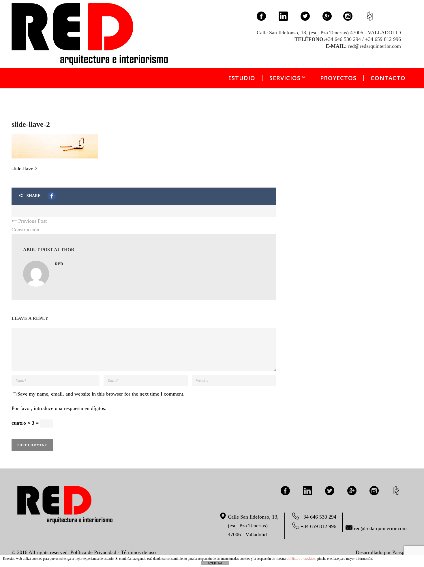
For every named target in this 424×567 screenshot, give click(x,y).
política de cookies (301, 559)
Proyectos (338, 78)
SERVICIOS (285, 78)
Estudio (241, 78)
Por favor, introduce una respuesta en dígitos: (59, 408)
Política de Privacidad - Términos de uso (113, 552)
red (59, 264)
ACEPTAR (215, 563)
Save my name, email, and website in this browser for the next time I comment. (101, 394)
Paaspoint (402, 552)
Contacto (388, 78)
